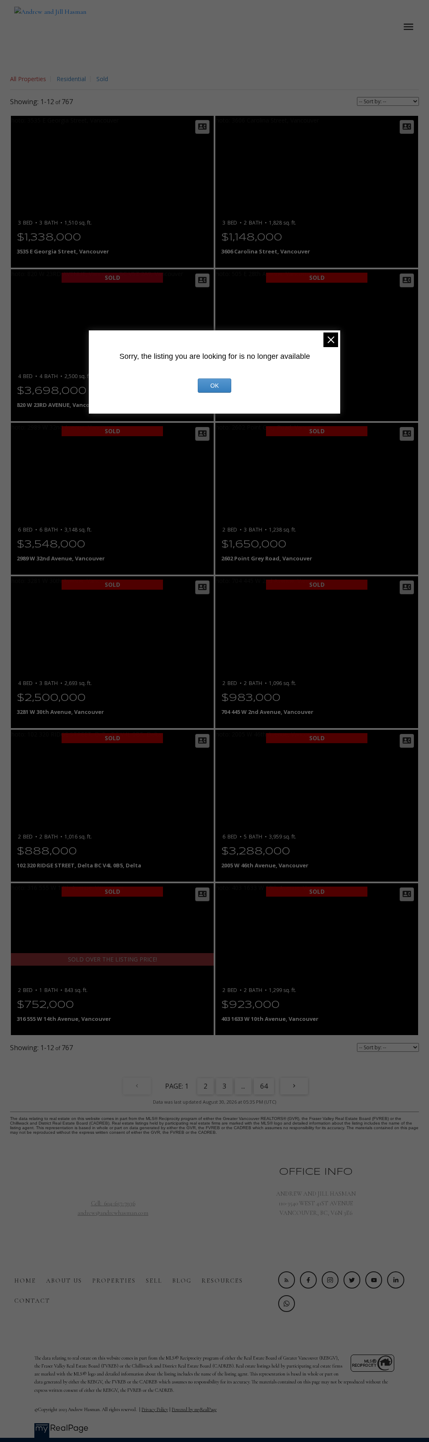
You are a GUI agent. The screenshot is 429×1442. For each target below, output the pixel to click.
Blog (181, 1280)
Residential (71, 79)
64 (264, 1086)
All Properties (28, 79)
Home (25, 1280)
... (243, 1086)
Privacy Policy (155, 1409)
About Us (64, 1280)
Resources (222, 1280)
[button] (286, 1279)
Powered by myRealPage (194, 1409)
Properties (114, 1280)
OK (214, 385)
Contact (32, 1300)
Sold (102, 79)
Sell (154, 1280)
